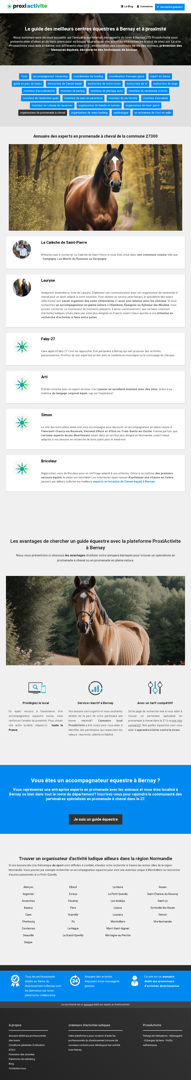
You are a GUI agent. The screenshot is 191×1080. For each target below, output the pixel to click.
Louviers (118, 914)
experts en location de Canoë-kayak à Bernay (124, 481)
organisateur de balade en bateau (99, 105)
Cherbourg (28, 921)
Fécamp (73, 900)
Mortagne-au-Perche (118, 935)
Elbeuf (73, 887)
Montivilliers (118, 921)
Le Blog (128, 6)
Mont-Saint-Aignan (118, 928)
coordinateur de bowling (88, 76)
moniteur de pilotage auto (107, 91)
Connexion (146, 6)
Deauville (28, 935)
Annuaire (13, 1035)
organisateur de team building (89, 112)
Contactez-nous (17, 1068)
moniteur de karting (73, 91)
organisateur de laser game (142, 105)
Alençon (28, 887)
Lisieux (118, 907)
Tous (24, 76)
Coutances (28, 928)
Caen (28, 914)
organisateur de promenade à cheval (42, 112)
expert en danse (160, 76)
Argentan (28, 893)
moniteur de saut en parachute (83, 98)
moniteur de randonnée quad (40, 98)
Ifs (73, 921)
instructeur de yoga (165, 83)
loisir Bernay (75, 1049)
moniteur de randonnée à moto (148, 91)
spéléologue (121, 112)
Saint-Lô (163, 900)
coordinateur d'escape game (126, 76)
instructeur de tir (137, 83)
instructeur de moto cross (104, 83)
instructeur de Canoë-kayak (65, 83)
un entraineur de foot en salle (152, 112)
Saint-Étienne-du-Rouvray (162, 893)
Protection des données (22, 1054)
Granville (73, 914)
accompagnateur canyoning (50, 76)
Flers (73, 907)
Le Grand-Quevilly (73, 935)
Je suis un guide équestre (95, 819)
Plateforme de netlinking (22, 1059)
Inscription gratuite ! (171, 7)
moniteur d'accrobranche (39, 91)
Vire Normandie (163, 921)
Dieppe (28, 942)
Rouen (163, 887)
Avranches (28, 900)
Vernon (162, 914)
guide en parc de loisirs (28, 83)
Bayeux (28, 907)
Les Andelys (118, 900)
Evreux (73, 893)
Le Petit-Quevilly (118, 893)
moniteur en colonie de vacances (52, 105)
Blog (11, 1063)
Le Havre (118, 887)
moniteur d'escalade (155, 98)
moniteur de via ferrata (123, 98)
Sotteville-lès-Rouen (163, 907)
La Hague (73, 928)
